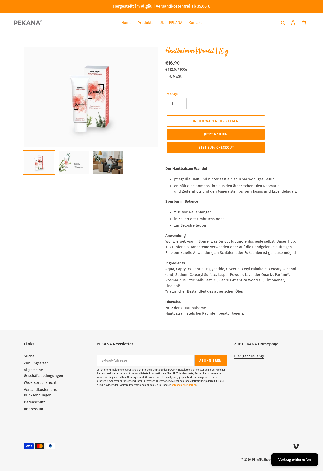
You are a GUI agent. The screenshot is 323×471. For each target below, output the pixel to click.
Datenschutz (34, 402)
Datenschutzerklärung (183, 385)
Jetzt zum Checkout (215, 147)
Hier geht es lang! (249, 356)
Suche (29, 356)
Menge (172, 94)
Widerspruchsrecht (40, 382)
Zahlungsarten (36, 363)
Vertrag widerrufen (294, 459)
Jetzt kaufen (216, 134)
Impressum (33, 409)
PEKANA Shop (261, 459)
